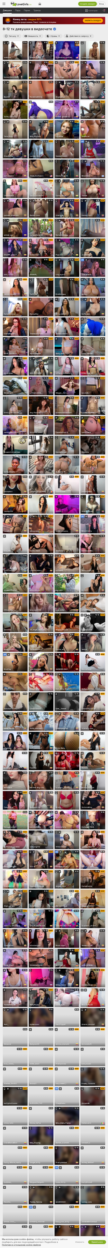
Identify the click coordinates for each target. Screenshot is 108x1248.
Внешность (33, 36)
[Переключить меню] (4, 4)
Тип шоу (12, 36)
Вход (101, 4)
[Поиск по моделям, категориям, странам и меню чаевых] (104, 11)
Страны (53, 36)
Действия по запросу (79, 36)
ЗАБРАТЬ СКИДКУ (93, 21)
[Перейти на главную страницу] (22, 4)
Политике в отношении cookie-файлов (21, 1245)
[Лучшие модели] (40, 4)
